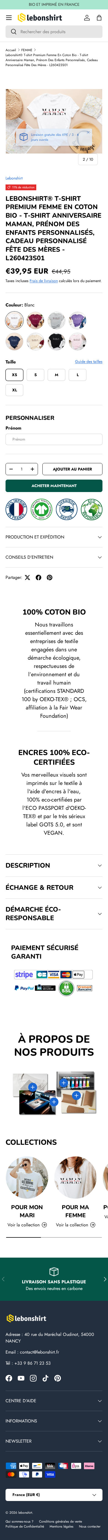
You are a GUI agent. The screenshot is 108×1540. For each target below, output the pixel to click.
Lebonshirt (14, 178)
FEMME (26, 50)
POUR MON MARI (27, 1211)
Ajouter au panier (72, 469)
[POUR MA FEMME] (75, 1177)
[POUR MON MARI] (27, 1177)
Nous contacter (90, 1526)
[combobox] (54, 31)
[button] (99, 18)
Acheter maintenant (54, 485)
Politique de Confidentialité (25, 1526)
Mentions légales (61, 1526)
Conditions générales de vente (60, 1521)
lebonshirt (25, 1512)
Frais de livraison (44, 280)
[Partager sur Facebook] (38, 577)
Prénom (13, 428)
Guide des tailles (88, 361)
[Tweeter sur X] (27, 577)
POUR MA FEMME (75, 1211)
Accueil (11, 50)
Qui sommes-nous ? (20, 1521)
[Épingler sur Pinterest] (49, 577)
